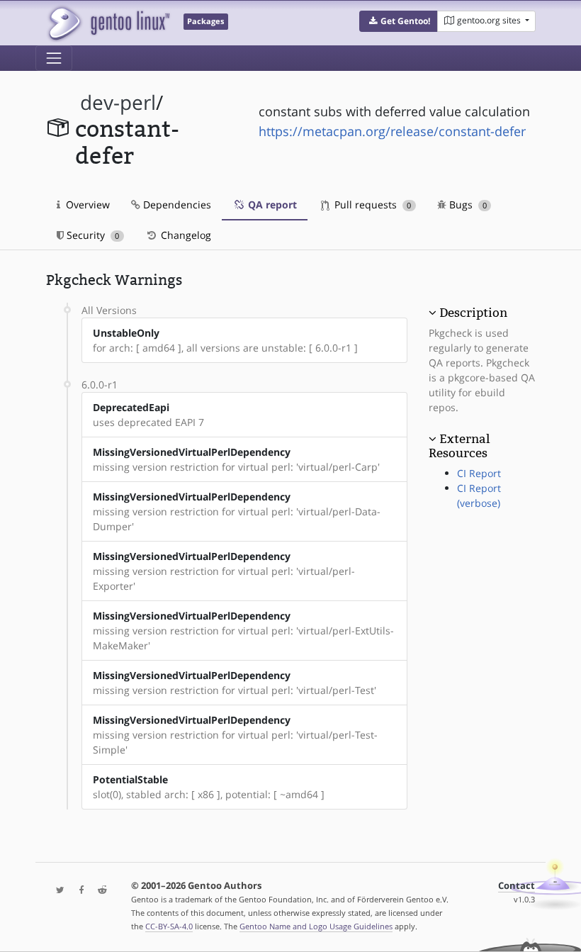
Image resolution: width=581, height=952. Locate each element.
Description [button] (473, 313)
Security (91, 235)
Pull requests (371, 204)
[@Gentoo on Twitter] (56, 891)
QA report (271, 204)
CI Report (479, 473)
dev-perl (118, 102)
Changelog (184, 235)
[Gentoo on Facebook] (78, 891)
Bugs (466, 204)
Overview (86, 204)
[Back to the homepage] (108, 23)
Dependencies (175, 204)
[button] (398, 21)
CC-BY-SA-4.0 (169, 926)
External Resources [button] (459, 446)
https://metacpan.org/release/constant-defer (392, 131)
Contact (516, 886)
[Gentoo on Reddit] (98, 891)
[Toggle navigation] (53, 58)
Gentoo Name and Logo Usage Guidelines (316, 926)
